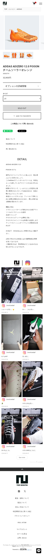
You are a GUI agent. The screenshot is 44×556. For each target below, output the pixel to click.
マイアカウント (22, 529)
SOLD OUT (22, 108)
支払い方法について (22, 507)
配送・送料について (22, 498)
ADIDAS (19, 9)
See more (22, 457)
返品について (10, 139)
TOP (5, 9)
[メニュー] (40, 3)
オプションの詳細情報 (15, 85)
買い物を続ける (11, 149)
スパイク (12, 9)
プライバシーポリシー (22, 516)
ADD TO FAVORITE (23, 116)
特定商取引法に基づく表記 (15, 144)
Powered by (16, 549)
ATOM (24, 522)
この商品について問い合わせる (22, 124)
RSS (19, 522)
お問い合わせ (22, 538)
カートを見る (22, 534)
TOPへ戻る (22, 469)
